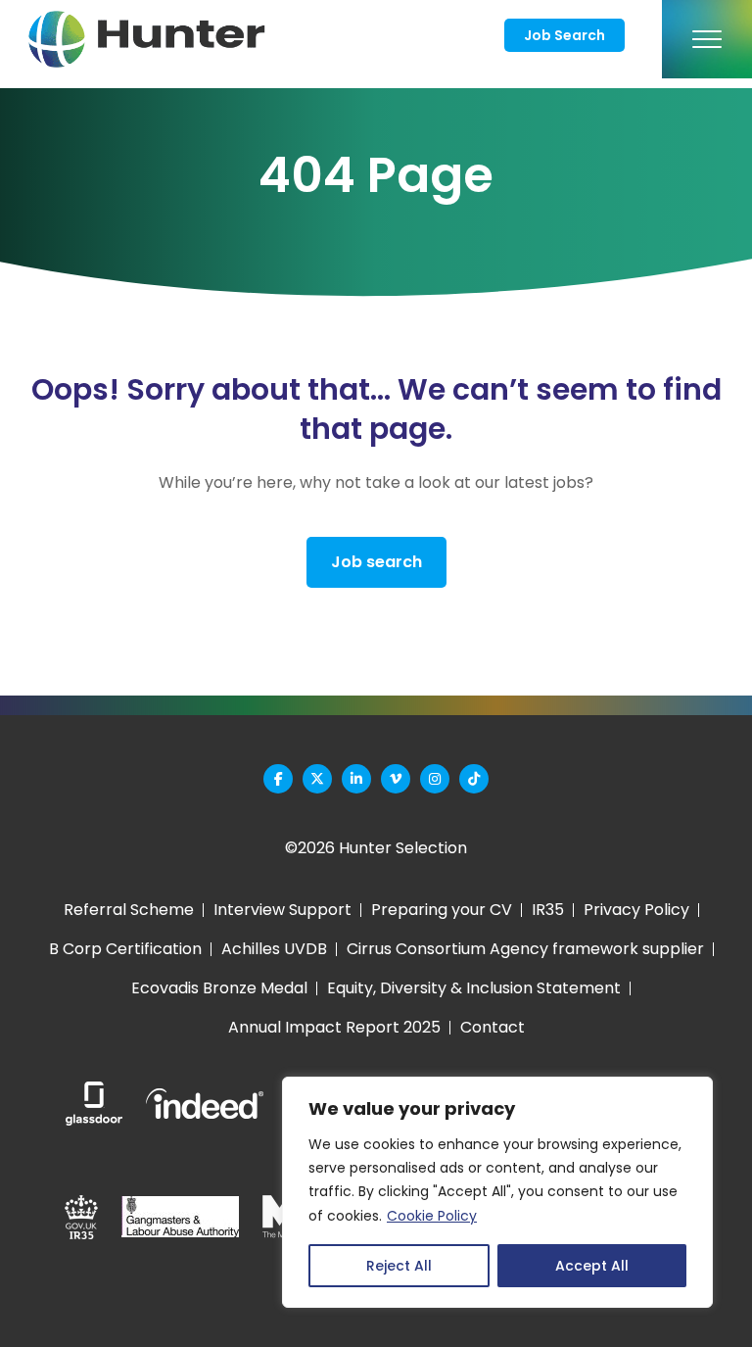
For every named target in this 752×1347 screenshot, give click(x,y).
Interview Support (282, 909)
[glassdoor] (94, 1104)
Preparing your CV (441, 909)
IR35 (548, 909)
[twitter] (317, 779)
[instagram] (434, 779)
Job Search (564, 35)
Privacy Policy (636, 909)
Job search (376, 562)
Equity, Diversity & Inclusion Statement (474, 988)
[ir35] (81, 1217)
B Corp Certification (125, 949)
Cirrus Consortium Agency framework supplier (525, 949)
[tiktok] (474, 779)
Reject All (399, 1265)
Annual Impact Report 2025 (334, 1027)
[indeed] (204, 1103)
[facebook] (278, 779)
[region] (497, 1192)
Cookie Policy (432, 1216)
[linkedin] (356, 779)
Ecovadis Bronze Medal (219, 988)
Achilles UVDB (274, 949)
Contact (492, 1027)
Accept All (592, 1265)
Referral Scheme (129, 909)
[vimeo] (395, 779)
